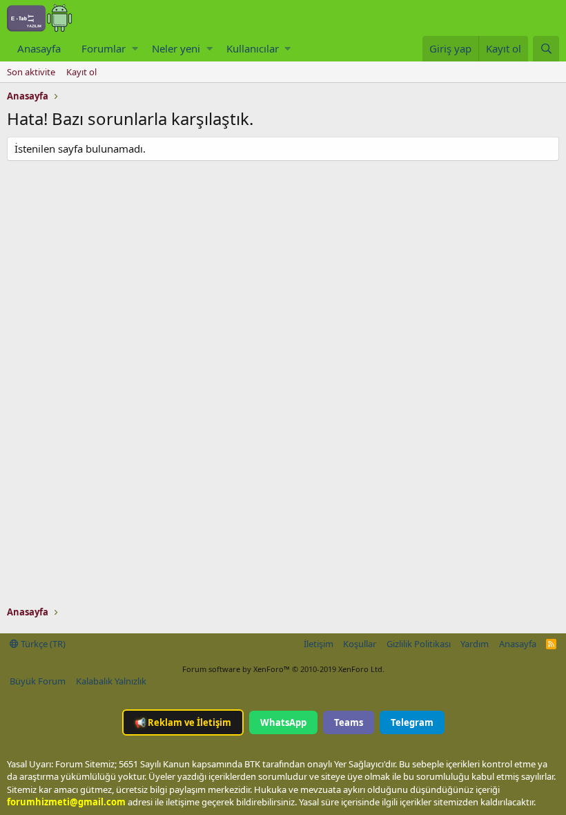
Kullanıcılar (252, 48)
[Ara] (546, 48)
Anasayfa (39, 48)
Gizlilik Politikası (419, 643)
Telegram (412, 722)
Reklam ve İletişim (183, 722)
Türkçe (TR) (42, 643)
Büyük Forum (38, 681)
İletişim (318, 643)
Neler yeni (176, 48)
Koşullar (359, 643)
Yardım (474, 643)
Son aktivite (31, 72)
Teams (348, 722)
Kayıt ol (81, 72)
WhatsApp (283, 722)
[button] (135, 48)
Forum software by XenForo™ (283, 669)
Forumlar (103, 48)
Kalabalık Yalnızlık (111, 681)
